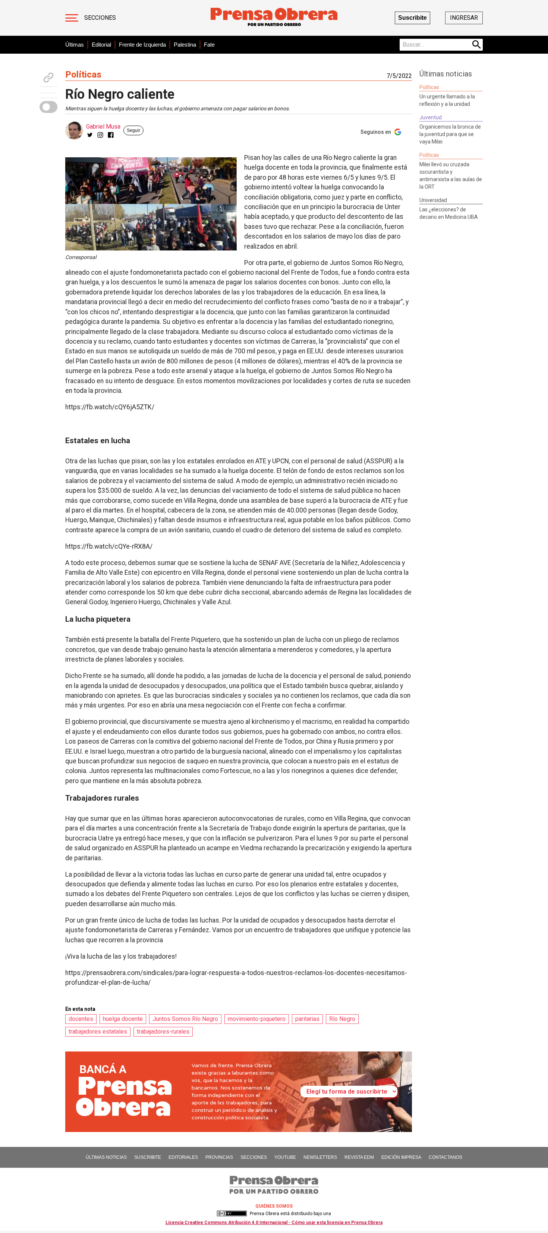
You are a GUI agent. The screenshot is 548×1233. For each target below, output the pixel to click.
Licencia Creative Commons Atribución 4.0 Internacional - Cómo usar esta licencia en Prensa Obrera (274, 1222)
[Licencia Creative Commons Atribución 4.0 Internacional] (232, 1214)
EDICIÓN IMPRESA (401, 1157)
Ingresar (464, 17)
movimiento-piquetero (257, 1018)
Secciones (100, 17)
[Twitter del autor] (90, 135)
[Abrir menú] (71, 18)
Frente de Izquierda (142, 44)
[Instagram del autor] (100, 135)
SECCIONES (253, 1157)
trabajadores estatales (98, 1031)
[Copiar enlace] (48, 77)
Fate (209, 44)
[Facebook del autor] (110, 135)
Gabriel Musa (103, 126)
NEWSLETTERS (320, 1157)
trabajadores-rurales (163, 1031)
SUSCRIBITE (147, 1157)
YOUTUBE (285, 1157)
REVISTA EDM (359, 1157)
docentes (81, 1018)
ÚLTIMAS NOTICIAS (106, 1157)
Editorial (101, 44)
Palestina (185, 44)
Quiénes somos (274, 1206)
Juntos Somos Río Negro (185, 1018)
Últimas (74, 44)
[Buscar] (477, 45)
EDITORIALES (183, 1157)
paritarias (307, 1018)
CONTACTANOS (445, 1157)
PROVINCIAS (219, 1157)
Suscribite (412, 18)
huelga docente (123, 1018)
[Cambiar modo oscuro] (48, 107)
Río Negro (342, 1018)
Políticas (83, 74)
